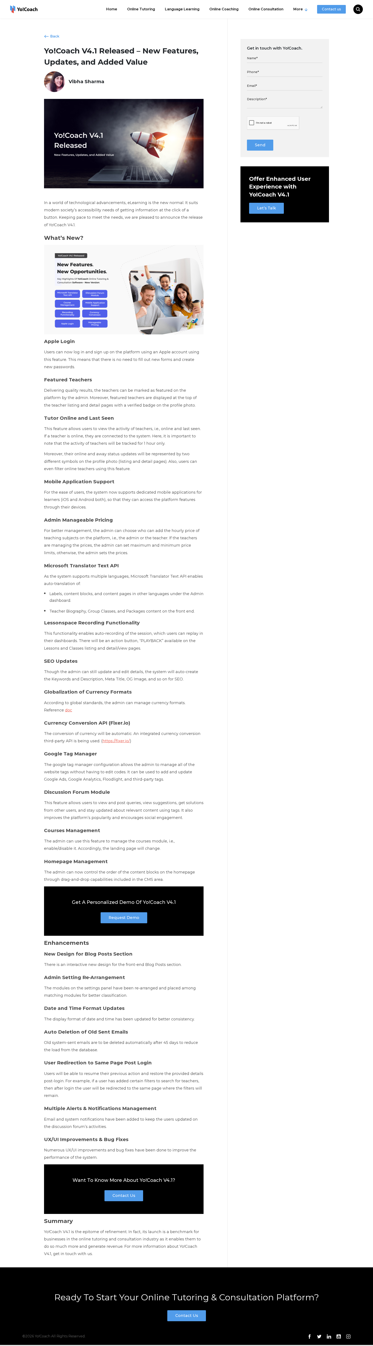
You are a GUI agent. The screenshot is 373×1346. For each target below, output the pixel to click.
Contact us (331, 9)
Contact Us (123, 1195)
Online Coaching (224, 9)
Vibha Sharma (86, 81)
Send (260, 145)
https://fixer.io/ (116, 741)
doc (68, 710)
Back (54, 36)
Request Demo (124, 917)
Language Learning (182, 9)
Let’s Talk (266, 208)
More (298, 9)
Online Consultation (265, 9)
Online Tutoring (141, 9)
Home (111, 9)
